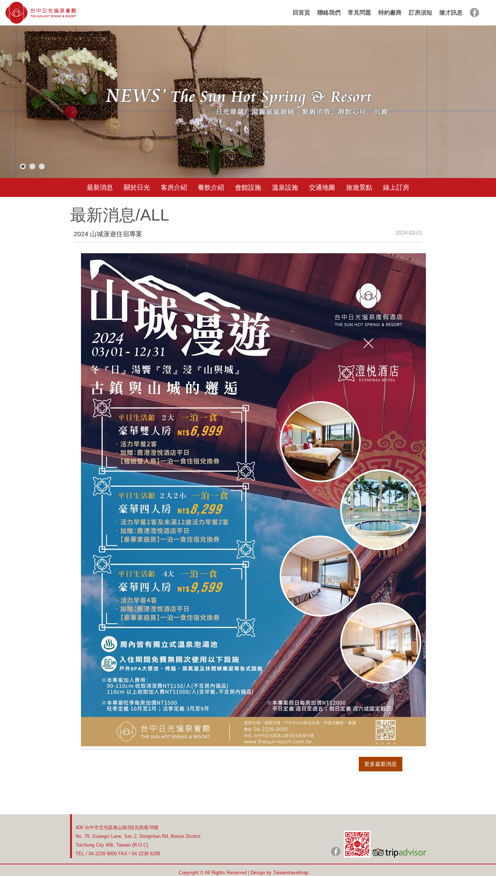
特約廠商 (390, 12)
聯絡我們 (329, 12)
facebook (474, 12)
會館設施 (248, 187)
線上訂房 (396, 187)
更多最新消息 (380, 764)
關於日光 (137, 187)
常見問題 (359, 12)
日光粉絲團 (335, 851)
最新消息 (100, 187)
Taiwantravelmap (290, 872)
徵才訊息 (451, 12)
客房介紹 (174, 187)
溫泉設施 (285, 187)
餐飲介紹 (211, 187)
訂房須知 (420, 12)
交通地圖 (322, 187)
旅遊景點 (359, 187)
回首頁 (301, 12)
